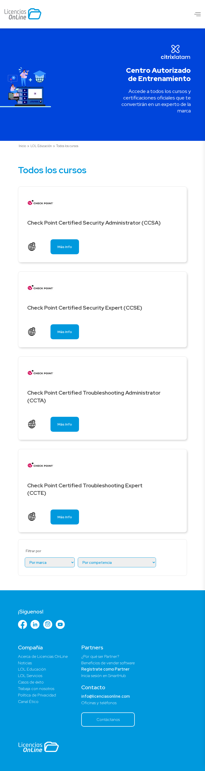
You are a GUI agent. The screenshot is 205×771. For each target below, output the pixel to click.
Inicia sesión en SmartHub (103, 675)
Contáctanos (108, 719)
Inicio (22, 146)
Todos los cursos (67, 146)
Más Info (65, 247)
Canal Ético (28, 701)
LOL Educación (41, 146)
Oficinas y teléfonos (98, 702)
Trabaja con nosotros (36, 688)
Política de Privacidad (37, 695)
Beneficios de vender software (108, 663)
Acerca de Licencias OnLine (43, 656)
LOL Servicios (30, 675)
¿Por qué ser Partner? (100, 656)
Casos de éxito (31, 682)
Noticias (25, 663)
